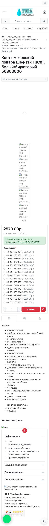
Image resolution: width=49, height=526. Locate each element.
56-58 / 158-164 (20, 278)
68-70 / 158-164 (20, 299)
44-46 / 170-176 (20, 262)
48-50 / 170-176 (20, 268)
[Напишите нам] (7, 519)
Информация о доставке (19, 444)
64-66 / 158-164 (20, 292)
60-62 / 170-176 (20, 289)
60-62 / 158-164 (20, 285)
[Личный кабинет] (45, 3)
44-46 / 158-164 (20, 258)
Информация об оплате (19, 448)
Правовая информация (18, 457)
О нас (5, 28)
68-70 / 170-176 (20, 302)
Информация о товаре (16, 79)
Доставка (28, 28)
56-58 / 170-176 (20, 282)
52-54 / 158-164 (20, 272)
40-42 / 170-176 (20, 255)
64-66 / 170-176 (20, 295)
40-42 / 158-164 (20, 252)
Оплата (16, 28)
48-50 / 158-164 (20, 265)
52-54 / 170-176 (20, 275)
